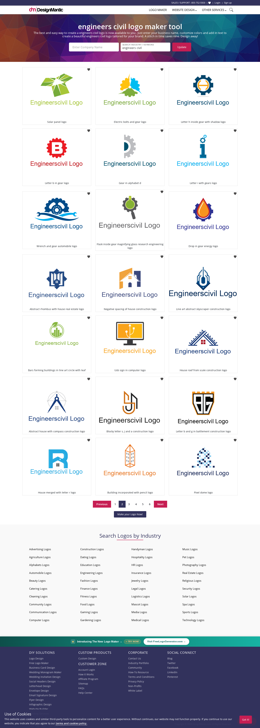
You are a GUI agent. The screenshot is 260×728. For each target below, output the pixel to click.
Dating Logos (88, 557)
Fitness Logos (88, 596)
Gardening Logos (90, 620)
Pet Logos (188, 557)
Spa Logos (188, 604)
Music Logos (190, 549)
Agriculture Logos (40, 557)
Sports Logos (190, 612)
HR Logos (137, 565)
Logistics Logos (140, 596)
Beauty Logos (37, 580)
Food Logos (87, 604)
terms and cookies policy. (71, 723)
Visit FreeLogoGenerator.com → (166, 641)
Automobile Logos (40, 573)
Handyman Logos (142, 549)
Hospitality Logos (141, 557)
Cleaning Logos (38, 596)
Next (160, 504)
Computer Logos (39, 620)
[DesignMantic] (46, 10)
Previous (102, 504)
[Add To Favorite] (88, 68)
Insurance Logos (141, 573)
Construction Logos (92, 549)
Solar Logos (189, 596)
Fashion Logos (89, 580)
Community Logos (40, 604)
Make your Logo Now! (130, 514)
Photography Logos (194, 565)
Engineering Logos (91, 573)
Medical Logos (140, 620)
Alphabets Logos (39, 565)
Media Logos (139, 612)
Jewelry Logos (139, 580)
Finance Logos (89, 588)
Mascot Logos (139, 604)
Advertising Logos (40, 549)
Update (181, 47)
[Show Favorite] (209, 3)
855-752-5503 (198, 2)
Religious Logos (191, 580)
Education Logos (90, 565)
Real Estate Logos (192, 573)
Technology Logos (193, 620)
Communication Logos (43, 612)
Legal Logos (138, 588)
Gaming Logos (89, 612)
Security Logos (191, 588)
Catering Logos (38, 588)
